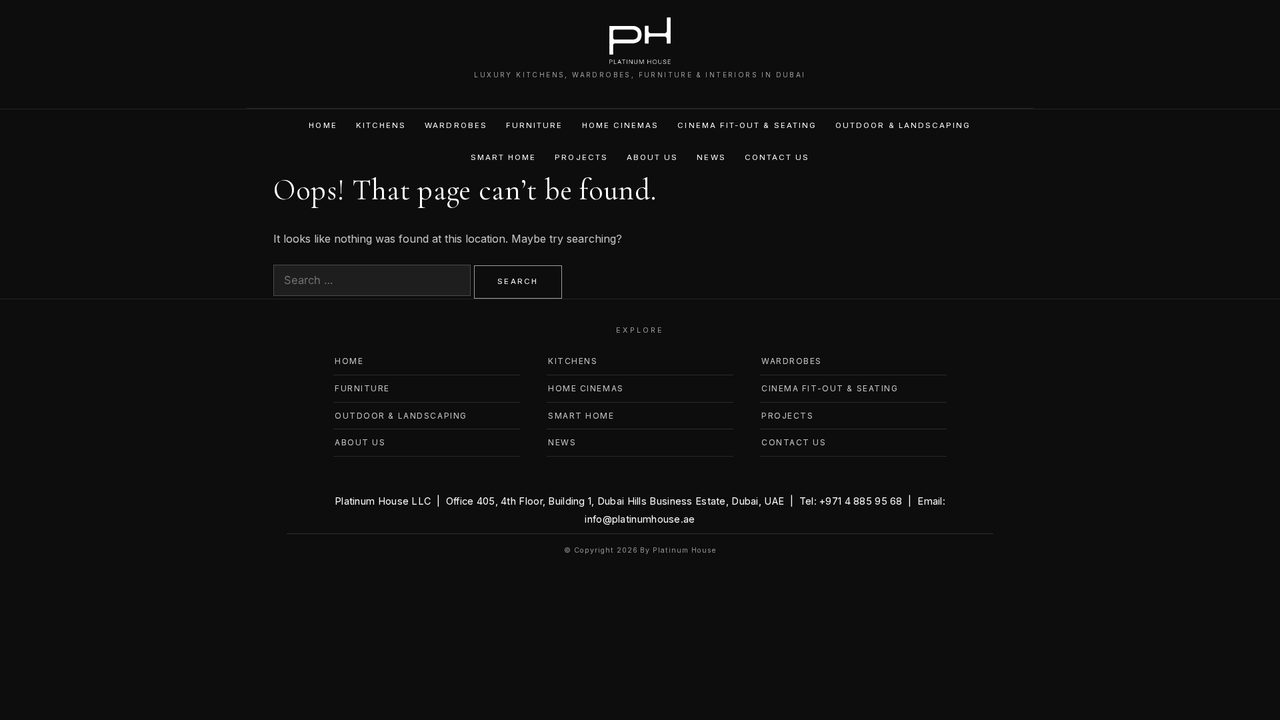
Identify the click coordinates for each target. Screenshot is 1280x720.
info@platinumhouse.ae (640, 519)
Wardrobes (456, 125)
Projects (581, 157)
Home (323, 125)
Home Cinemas (620, 125)
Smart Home (504, 157)
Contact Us (777, 157)
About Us (653, 157)
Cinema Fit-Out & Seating (747, 125)
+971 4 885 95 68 (861, 501)
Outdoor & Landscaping (903, 125)
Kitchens (381, 125)
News (711, 157)
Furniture (534, 125)
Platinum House (684, 550)
